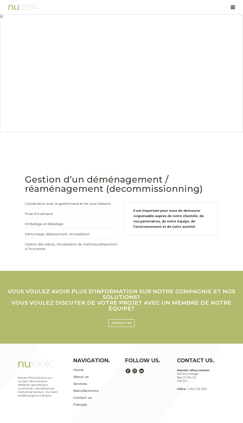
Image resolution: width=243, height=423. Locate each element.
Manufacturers (86, 391)
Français (80, 405)
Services (80, 384)
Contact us (121, 323)
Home (78, 370)
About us (81, 377)
